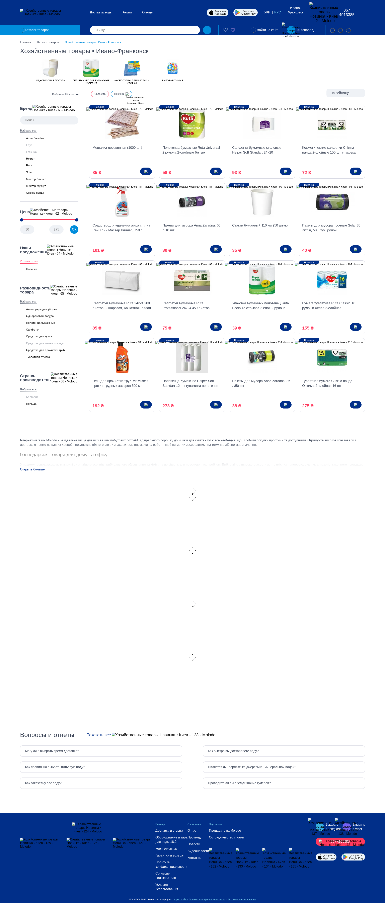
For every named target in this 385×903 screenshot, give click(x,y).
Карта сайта (181, 899)
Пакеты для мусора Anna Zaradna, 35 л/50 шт (261, 383)
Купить (146, 171)
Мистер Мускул (36, 185)
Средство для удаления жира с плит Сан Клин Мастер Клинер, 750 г (121, 227)
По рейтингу (339, 93)
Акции (127, 12)
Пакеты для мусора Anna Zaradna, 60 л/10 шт (191, 227)
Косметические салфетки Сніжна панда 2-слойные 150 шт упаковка (329, 150)
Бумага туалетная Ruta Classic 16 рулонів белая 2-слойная (328, 305)
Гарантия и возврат (169, 855)
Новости (193, 844)
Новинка (31, 269)
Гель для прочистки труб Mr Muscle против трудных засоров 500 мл (120, 383)
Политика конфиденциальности (171, 864)
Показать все (98, 735)
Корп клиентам (166, 848)
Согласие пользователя (165, 876)
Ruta (29, 165)
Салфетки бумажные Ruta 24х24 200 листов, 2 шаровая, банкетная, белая (121, 305)
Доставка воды (101, 12)
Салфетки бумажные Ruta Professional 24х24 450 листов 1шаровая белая (186, 305)
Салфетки (32, 329)
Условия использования (166, 887)
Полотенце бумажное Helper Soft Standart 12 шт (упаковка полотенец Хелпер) (190, 383)
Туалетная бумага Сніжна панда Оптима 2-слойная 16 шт (327, 383)
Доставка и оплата (169, 830)
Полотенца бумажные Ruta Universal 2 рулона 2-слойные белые (191, 150)
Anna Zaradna (35, 138)
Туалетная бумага (38, 356)
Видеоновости (198, 851)
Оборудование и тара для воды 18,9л (171, 839)
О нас (191, 830)
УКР (267, 12)
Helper (30, 158)
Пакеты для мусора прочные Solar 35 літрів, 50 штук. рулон (331, 227)
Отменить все (29, 261)
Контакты (194, 858)
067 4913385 (347, 12)
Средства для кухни (39, 336)
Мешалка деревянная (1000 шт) (117, 148)
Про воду (194, 837)
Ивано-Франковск (295, 10)
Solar (29, 172)
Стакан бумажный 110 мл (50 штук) (260, 225)
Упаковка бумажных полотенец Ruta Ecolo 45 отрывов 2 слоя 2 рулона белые (260, 305)
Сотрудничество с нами (226, 837)
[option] (50, 70)
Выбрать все (28, 130)
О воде (147, 12)
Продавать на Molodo (225, 830)
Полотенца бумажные (40, 322)
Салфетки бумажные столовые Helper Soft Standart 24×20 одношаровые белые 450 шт (256, 150)
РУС (277, 12)
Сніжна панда (35, 192)
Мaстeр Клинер (36, 179)
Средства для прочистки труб (45, 350)
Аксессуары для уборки (41, 309)
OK (74, 229)
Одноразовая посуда (40, 316)
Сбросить (99, 94)
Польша (31, 403)
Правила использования (242, 899)
